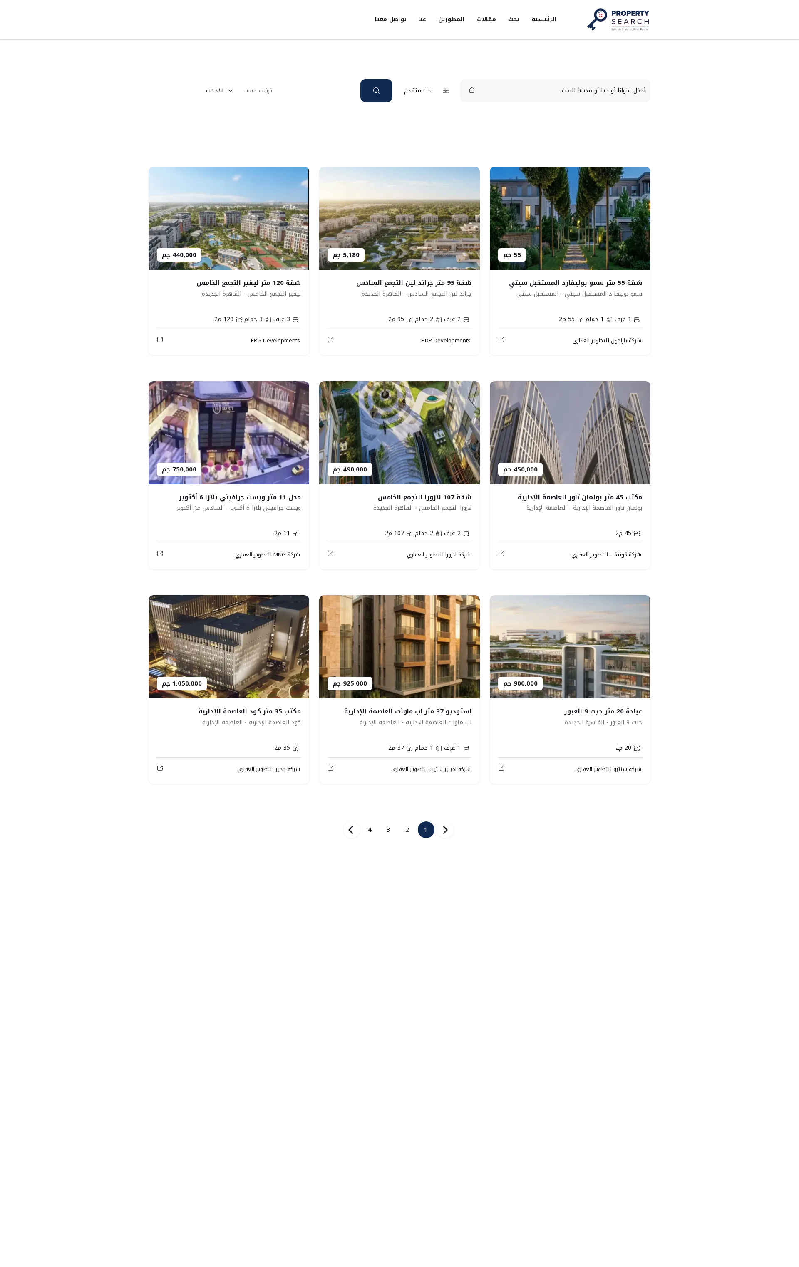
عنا (422, 19)
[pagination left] (445, 829)
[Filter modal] (376, 90)
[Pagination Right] (351, 829)
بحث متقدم (418, 90)
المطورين (451, 19)
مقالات (486, 19)
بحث (513, 19)
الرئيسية (544, 19)
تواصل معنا (390, 19)
